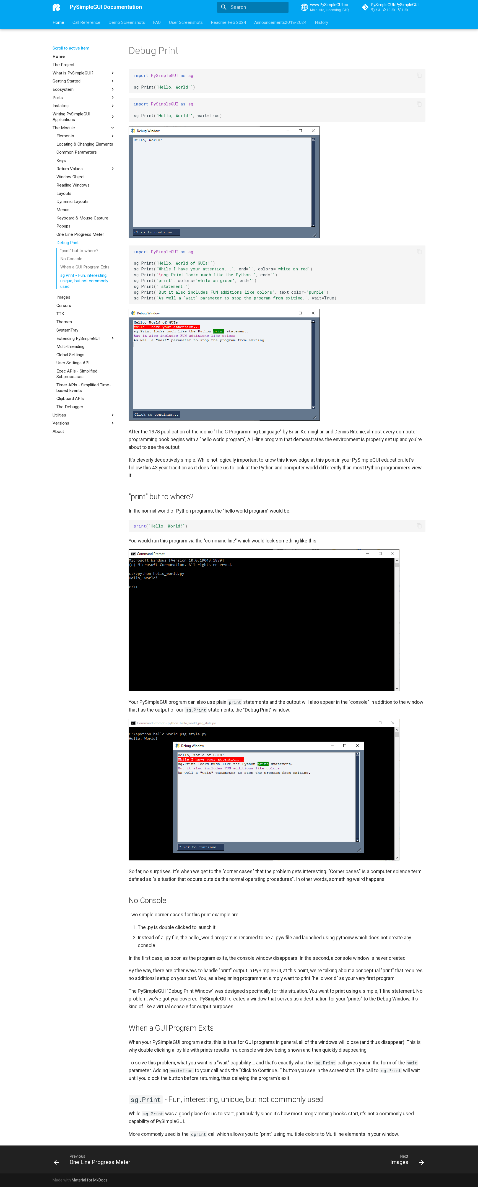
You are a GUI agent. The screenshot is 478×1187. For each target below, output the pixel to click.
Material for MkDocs (90, 1180)
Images (63, 297)
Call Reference (86, 22)
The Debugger (69, 406)
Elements (65, 135)
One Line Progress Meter (80, 234)
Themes (64, 321)
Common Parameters (76, 152)
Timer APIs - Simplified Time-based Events (83, 387)
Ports (58, 97)
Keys (61, 160)
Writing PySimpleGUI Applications (71, 116)
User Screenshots (186, 22)
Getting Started (66, 81)
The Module (64, 127)
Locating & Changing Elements (84, 143)
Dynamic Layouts (72, 201)
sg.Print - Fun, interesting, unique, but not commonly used (84, 281)
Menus (62, 209)
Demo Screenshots (126, 22)
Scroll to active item (71, 48)
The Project (63, 64)
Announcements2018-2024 (280, 22)
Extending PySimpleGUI (78, 338)
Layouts (63, 193)
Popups (63, 226)
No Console (71, 258)
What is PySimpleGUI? (73, 72)
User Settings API (72, 362)
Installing (61, 105)
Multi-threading (70, 346)
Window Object (70, 176)
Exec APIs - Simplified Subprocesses (76, 374)
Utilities (59, 414)
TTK (60, 313)
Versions (61, 423)
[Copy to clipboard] (419, 75)
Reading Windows (73, 185)
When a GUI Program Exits (85, 267)
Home (58, 22)
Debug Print (67, 242)
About (58, 431)
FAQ (157, 22)
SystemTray (67, 330)
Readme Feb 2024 (228, 22)
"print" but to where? (79, 250)
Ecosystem (63, 89)
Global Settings (70, 354)
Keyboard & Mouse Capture (82, 217)
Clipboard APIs (70, 398)
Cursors (63, 305)
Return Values (69, 168)
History (321, 22)
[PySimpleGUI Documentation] (56, 7)
